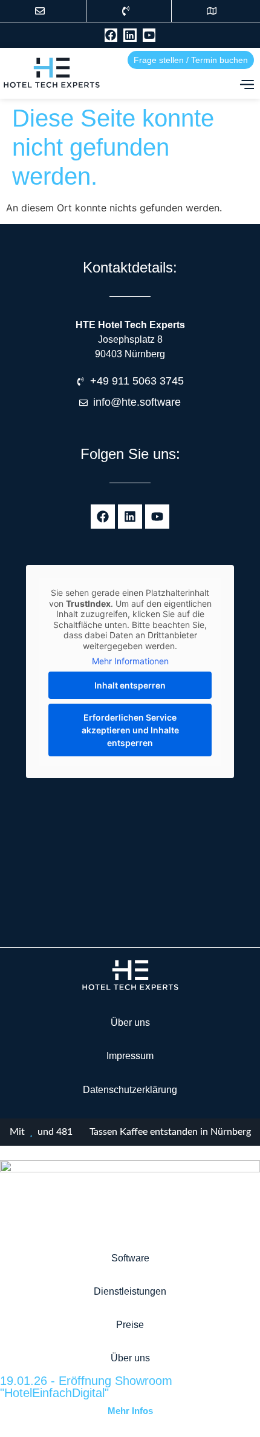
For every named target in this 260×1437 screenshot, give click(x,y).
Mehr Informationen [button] (130, 661)
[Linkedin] (130, 35)
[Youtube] (149, 35)
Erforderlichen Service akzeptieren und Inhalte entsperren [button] (130, 730)
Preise (130, 1325)
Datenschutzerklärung (130, 1090)
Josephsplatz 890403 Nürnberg (130, 339)
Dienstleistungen (130, 1291)
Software (130, 1258)
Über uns (130, 1022)
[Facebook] (111, 35)
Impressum (130, 1056)
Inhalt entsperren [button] (130, 685)
